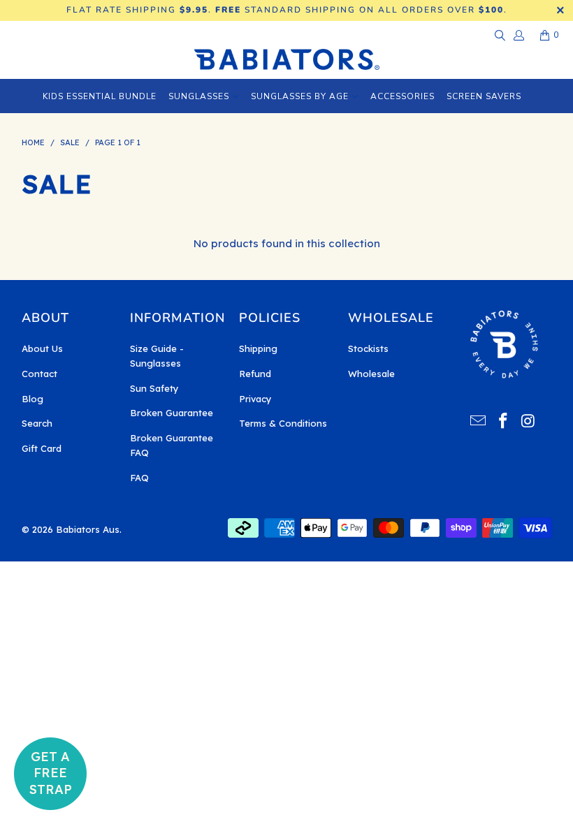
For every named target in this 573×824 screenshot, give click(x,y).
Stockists (368, 348)
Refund (255, 373)
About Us (42, 348)
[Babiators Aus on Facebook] (503, 421)
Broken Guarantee (171, 412)
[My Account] (518, 35)
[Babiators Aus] (286, 60)
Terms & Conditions (283, 423)
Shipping (258, 348)
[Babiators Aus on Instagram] (528, 421)
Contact (39, 373)
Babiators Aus (87, 529)
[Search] (499, 35)
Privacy (255, 398)
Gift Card (41, 448)
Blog (32, 398)
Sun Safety (154, 388)
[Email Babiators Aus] (478, 421)
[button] (50, 773)
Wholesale (371, 373)
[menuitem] (99, 96)
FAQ (139, 477)
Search (37, 423)
